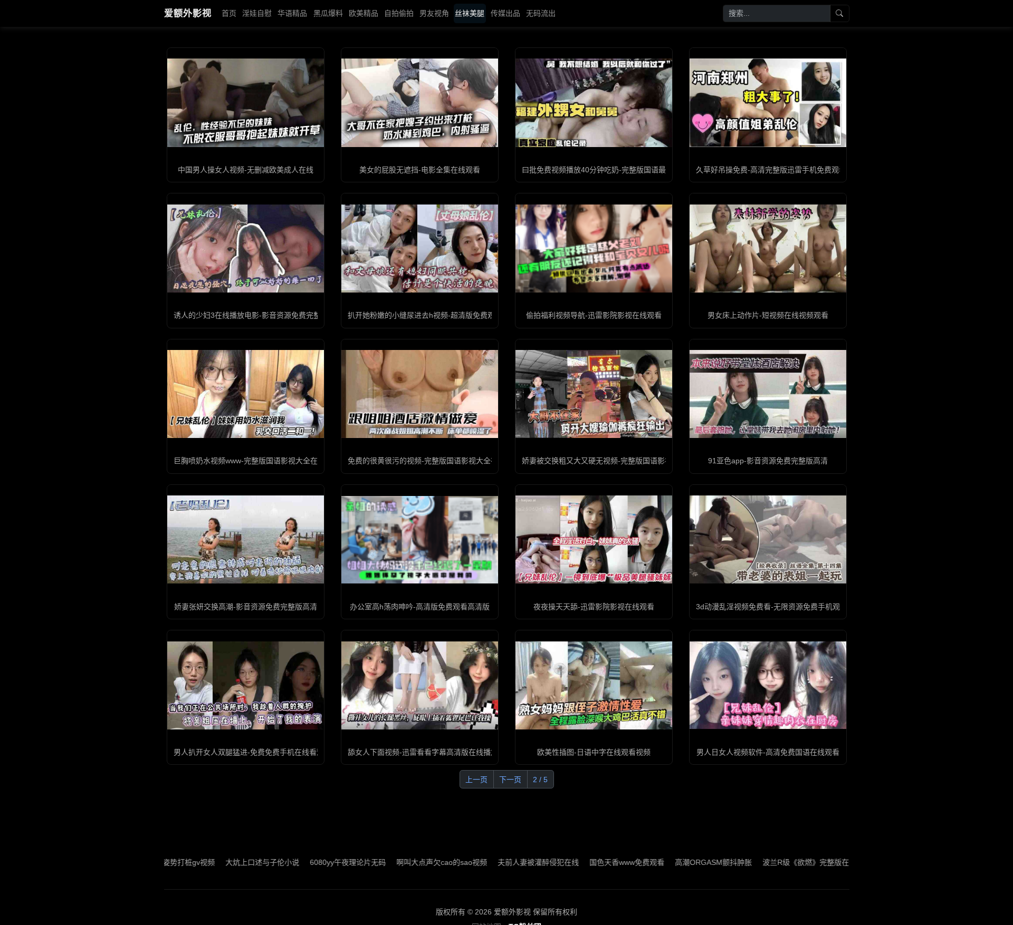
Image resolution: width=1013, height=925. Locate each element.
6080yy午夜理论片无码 (302, 862)
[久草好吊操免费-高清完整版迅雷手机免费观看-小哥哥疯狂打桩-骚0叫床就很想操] (768, 103)
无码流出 (541, 13)
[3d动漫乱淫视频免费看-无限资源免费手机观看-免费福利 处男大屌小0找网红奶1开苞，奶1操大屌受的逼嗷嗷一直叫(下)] (768, 539)
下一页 (510, 779)
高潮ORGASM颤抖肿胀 (667, 862)
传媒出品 (505, 13)
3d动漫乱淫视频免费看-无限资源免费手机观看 (771, 606)
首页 (229, 13)
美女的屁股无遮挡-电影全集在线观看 (419, 169)
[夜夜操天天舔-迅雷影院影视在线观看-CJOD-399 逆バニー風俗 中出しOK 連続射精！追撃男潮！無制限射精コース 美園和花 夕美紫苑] (593, 539)
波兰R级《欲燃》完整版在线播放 (771, 862)
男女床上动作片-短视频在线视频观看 (768, 315)
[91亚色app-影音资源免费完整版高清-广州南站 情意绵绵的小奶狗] (768, 394)
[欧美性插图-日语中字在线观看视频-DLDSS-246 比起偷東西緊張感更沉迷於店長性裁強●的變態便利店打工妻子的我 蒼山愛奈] (593, 685)
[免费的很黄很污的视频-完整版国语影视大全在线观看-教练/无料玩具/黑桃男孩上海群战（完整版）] (419, 394)
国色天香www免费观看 (581, 862)
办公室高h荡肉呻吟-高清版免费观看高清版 (420, 606)
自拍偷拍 (399, 13)
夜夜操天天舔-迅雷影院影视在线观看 (593, 606)
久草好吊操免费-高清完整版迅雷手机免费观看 (771, 169)
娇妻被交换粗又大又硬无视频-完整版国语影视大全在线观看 (619, 460)
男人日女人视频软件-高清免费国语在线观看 (767, 752)
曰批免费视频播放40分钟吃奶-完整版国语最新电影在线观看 (620, 169)
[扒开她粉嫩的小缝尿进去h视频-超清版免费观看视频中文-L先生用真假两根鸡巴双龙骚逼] (419, 249)
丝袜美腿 (469, 13)
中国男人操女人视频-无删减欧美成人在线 (245, 169)
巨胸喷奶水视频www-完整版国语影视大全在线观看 (257, 460)
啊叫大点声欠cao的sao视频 (396, 862)
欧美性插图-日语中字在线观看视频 (594, 752)
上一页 (476, 779)
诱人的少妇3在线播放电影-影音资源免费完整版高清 (258, 315)
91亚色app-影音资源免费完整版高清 (768, 460)
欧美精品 (363, 13)
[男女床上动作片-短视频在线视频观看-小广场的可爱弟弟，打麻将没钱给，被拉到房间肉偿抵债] (768, 249)
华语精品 (292, 13)
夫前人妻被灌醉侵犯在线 (492, 862)
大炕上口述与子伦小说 (217, 862)
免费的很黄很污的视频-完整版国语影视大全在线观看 (434, 460)
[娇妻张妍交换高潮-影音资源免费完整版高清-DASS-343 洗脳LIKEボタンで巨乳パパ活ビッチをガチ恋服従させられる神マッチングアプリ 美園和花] (245, 539)
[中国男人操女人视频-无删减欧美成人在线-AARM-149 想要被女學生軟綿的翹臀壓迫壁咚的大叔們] (245, 103)
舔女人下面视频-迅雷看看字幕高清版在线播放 (423, 752)
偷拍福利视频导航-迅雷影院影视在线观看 (594, 315)
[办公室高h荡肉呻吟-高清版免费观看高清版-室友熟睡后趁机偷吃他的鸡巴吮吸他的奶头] (419, 540)
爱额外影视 (188, 13)
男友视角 (434, 13)
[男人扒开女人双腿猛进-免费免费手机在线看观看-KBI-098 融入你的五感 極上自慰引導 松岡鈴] (245, 685)
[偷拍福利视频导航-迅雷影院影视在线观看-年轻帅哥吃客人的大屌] (593, 249)
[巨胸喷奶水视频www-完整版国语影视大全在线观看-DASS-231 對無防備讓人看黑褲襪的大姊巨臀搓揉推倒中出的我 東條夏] (245, 394)
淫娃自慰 (257, 13)
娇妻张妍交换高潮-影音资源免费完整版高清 (245, 606)
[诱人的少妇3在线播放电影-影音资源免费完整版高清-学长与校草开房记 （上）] (245, 249)
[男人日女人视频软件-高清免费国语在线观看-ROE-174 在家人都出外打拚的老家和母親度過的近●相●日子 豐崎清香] (768, 685)
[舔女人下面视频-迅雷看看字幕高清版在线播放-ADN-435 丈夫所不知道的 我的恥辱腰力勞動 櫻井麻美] (419, 685)
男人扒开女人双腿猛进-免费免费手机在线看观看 (252, 752)
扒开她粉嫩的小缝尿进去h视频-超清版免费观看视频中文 (440, 315)
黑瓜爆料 (328, 13)
